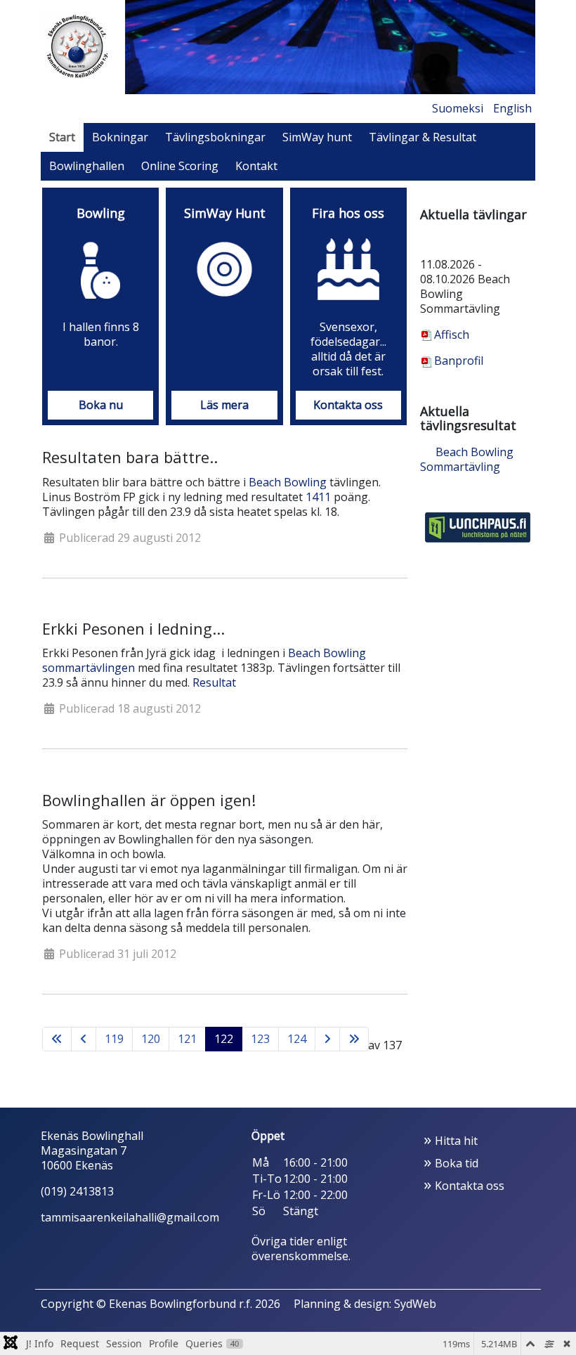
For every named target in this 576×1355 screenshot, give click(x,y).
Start (62, 137)
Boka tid (456, 1163)
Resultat (214, 682)
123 (260, 1038)
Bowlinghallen (86, 166)
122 (223, 1038)
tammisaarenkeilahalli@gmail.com (130, 1217)
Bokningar (120, 137)
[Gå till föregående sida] (83, 1039)
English (512, 108)
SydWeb (415, 1303)
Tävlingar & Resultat (422, 137)
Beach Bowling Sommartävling (466, 459)
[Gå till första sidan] (57, 1039)
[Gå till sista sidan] (354, 1039)
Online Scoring (179, 166)
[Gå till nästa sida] (327, 1039)
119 (114, 1038)
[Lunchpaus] (477, 525)
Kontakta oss (469, 1185)
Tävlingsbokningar (215, 137)
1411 (318, 497)
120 (150, 1038)
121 (187, 1038)
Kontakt (256, 166)
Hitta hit (456, 1140)
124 (296, 1038)
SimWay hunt (317, 137)
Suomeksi (457, 108)
